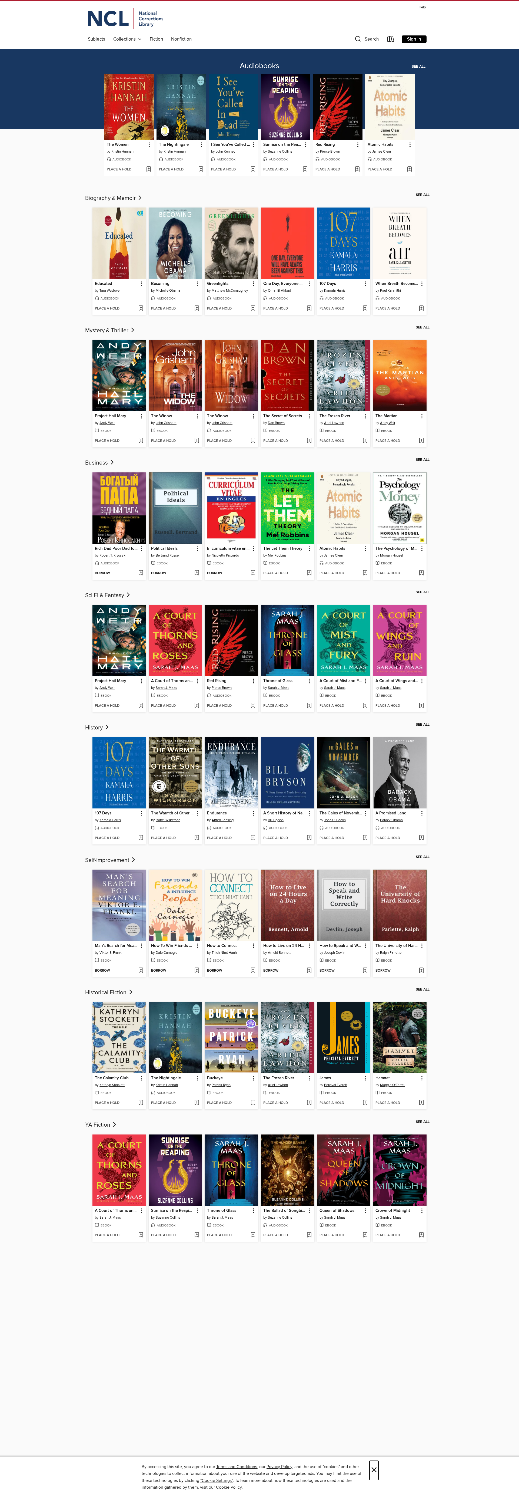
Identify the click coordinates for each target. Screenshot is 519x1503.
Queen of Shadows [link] (337, 1210)
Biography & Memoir (111, 198)
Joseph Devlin (334, 953)
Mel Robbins (277, 555)
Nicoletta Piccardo (225, 555)
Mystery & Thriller (107, 330)
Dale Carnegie (166, 953)
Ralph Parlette (390, 953)
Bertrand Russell (168, 555)
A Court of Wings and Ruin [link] (397, 681)
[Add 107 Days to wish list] (365, 308)
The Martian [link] (386, 416)
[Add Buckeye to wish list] (252, 1103)
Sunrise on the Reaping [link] (283, 144)
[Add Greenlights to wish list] (252, 308)
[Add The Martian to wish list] (421, 441)
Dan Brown (276, 423)
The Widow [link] (161, 416)
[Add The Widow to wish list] (196, 441)
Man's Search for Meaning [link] (116, 945)
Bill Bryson (276, 820)
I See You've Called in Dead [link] (231, 144)
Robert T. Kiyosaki (112, 555)
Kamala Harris (334, 290)
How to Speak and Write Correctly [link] (341, 945)
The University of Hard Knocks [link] (397, 945)
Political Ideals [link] (164, 548)
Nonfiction (181, 39)
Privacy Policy (279, 1466)
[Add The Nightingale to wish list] (200, 169)
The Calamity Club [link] (112, 1078)
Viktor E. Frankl (110, 953)
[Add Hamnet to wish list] (421, 1103)
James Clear (381, 151)
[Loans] (391, 40)
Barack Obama (391, 820)
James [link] (325, 1078)
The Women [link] (118, 144)
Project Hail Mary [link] (110, 416)
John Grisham (166, 423)
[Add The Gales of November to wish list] (365, 838)
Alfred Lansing (223, 820)
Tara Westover (110, 290)
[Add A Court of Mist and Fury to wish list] (365, 705)
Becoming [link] (160, 283)
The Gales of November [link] (341, 813)
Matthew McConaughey (230, 290)
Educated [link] (103, 283)
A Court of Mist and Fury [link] (341, 681)
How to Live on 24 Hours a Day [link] (285, 945)
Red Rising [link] (325, 144)
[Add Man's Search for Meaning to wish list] (140, 970)
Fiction (156, 39)
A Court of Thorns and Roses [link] (173, 681)
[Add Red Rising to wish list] (357, 169)
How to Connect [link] (222, 945)
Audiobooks (259, 66)
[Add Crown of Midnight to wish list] (421, 1235)
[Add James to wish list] (365, 1103)
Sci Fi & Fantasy (105, 595)
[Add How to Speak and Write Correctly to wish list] (365, 970)
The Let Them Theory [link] (282, 548)
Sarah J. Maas (166, 688)
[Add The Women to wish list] (148, 169)
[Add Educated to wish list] (140, 308)
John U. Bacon (335, 820)
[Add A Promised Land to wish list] (421, 838)
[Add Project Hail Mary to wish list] (140, 441)
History (94, 727)
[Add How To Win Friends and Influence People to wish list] (196, 970)
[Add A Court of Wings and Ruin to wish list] (421, 705)
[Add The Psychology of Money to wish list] (421, 573)
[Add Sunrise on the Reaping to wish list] (305, 169)
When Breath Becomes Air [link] (397, 283)
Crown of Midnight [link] (392, 1210)
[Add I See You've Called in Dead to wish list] (252, 169)
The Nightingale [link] (174, 144)
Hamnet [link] (382, 1078)
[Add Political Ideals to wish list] (196, 573)
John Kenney (225, 151)
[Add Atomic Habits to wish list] (409, 169)
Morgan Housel (391, 555)
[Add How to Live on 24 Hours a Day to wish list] (309, 970)
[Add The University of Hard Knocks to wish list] (421, 970)
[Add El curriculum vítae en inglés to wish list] (252, 573)
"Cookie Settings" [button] (216, 1480)
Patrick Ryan (221, 1085)
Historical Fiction (106, 992)
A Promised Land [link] (391, 813)
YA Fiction (98, 1125)
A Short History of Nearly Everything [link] (285, 813)
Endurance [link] (217, 813)
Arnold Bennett (279, 953)
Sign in (414, 39)
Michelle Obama (168, 290)
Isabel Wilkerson (168, 820)
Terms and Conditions (236, 1466)
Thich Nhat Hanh (224, 953)
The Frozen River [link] (335, 416)
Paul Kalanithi (390, 290)
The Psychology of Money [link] (397, 548)
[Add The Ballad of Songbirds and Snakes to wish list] (309, 1235)
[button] (366, 40)
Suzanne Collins (280, 151)
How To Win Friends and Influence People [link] (173, 945)
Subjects (96, 39)
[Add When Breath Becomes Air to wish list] (421, 308)
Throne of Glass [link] (277, 681)
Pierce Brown (330, 151)
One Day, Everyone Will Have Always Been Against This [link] (285, 283)
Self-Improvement (108, 860)
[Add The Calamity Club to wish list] (140, 1103)
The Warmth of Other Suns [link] (173, 813)
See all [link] (418, 66)
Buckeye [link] (215, 1078)
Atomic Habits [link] (380, 144)
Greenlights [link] (217, 283)
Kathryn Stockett (112, 1085)
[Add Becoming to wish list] (196, 308)
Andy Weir (107, 423)
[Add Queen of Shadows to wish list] (365, 1235)
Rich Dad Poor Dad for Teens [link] (116, 548)
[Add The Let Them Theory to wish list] (309, 573)
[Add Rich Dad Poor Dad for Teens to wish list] (140, 573)
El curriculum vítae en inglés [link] (229, 548)
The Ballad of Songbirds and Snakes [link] (285, 1210)
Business (97, 462)
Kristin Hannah (122, 151)
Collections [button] (125, 39)
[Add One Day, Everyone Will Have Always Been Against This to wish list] (309, 308)
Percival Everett (335, 1085)
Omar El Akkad (279, 290)
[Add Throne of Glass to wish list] (309, 705)
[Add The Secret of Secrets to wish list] (309, 441)
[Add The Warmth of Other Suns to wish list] (196, 838)
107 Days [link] (328, 283)
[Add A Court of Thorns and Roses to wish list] (196, 705)
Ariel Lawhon (334, 423)
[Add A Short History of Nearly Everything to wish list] (309, 838)
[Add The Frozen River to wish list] (365, 441)
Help (422, 7)
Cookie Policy (229, 1487)
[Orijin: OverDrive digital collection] (125, 19)
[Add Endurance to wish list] (252, 838)
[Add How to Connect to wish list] (252, 970)
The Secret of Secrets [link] (282, 416)
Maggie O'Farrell (392, 1085)
